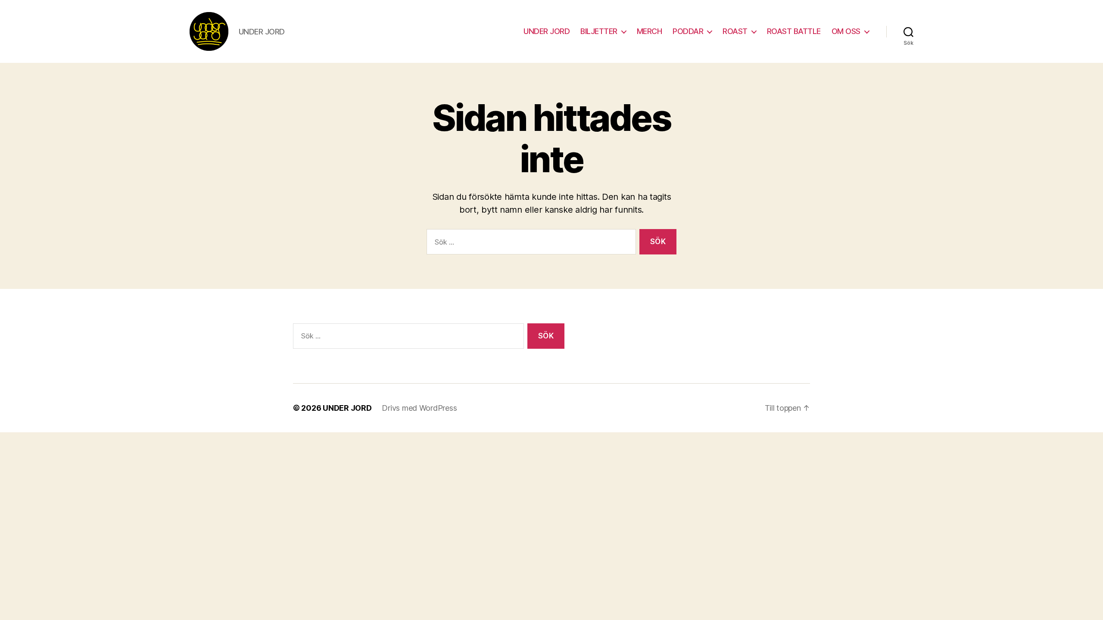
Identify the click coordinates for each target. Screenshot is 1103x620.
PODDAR (688, 31)
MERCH (649, 31)
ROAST (735, 31)
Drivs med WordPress (419, 407)
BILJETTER (598, 31)
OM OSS (846, 31)
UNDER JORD (546, 31)
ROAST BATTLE (794, 31)
